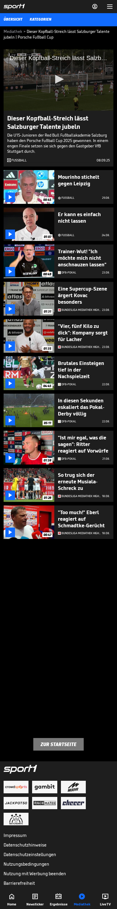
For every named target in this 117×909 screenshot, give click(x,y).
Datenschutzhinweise (25, 845)
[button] (58, 79)
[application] (58, 80)
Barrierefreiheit (19, 883)
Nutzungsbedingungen (26, 864)
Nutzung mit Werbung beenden (35, 873)
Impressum (15, 835)
